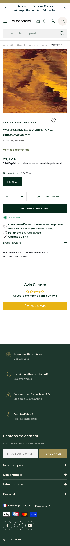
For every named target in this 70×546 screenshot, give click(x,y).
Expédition (14, 163)
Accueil (8, 45)
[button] (5, 8)
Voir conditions (42, 228)
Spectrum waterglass (32, 45)
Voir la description (16, 149)
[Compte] (53, 21)
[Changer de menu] (5, 21)
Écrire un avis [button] (35, 306)
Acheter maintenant (35, 208)
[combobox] (35, 33)
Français (41, 506)
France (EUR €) (17, 505)
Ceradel (18, 539)
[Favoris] (45, 21)
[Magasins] (38, 21)
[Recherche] (62, 33)
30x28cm (12, 182)
